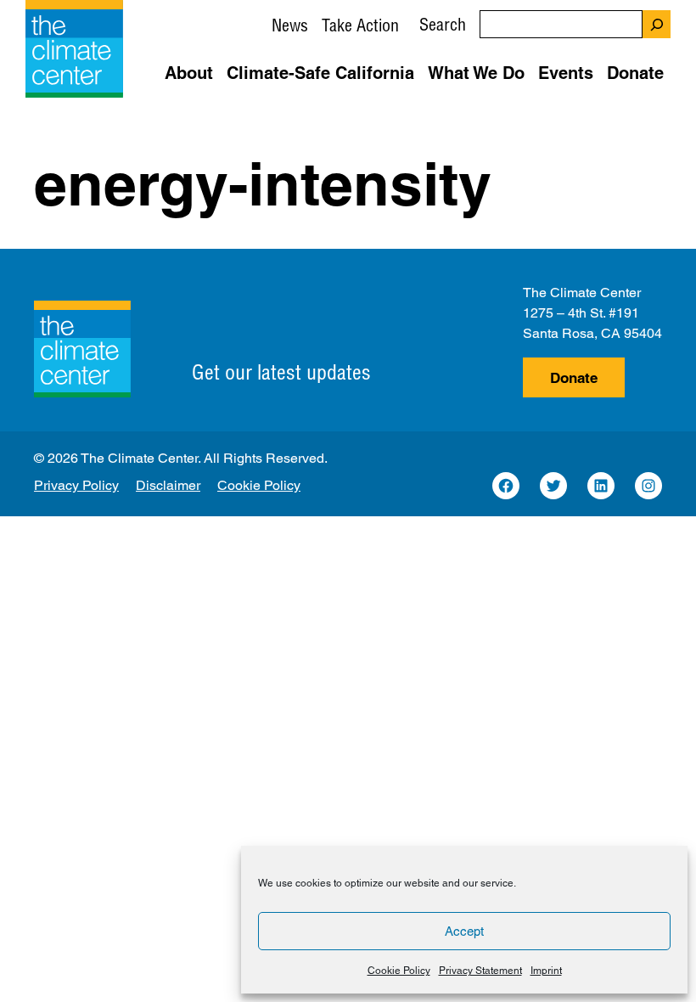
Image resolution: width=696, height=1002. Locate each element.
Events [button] (565, 73)
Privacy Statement (480, 971)
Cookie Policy (399, 971)
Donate (574, 377)
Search (442, 24)
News (290, 25)
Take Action (360, 25)
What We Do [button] (476, 73)
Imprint (546, 971)
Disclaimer (168, 485)
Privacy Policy (76, 485)
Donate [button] (635, 73)
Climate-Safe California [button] (320, 73)
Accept (464, 931)
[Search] (657, 24)
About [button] (189, 73)
